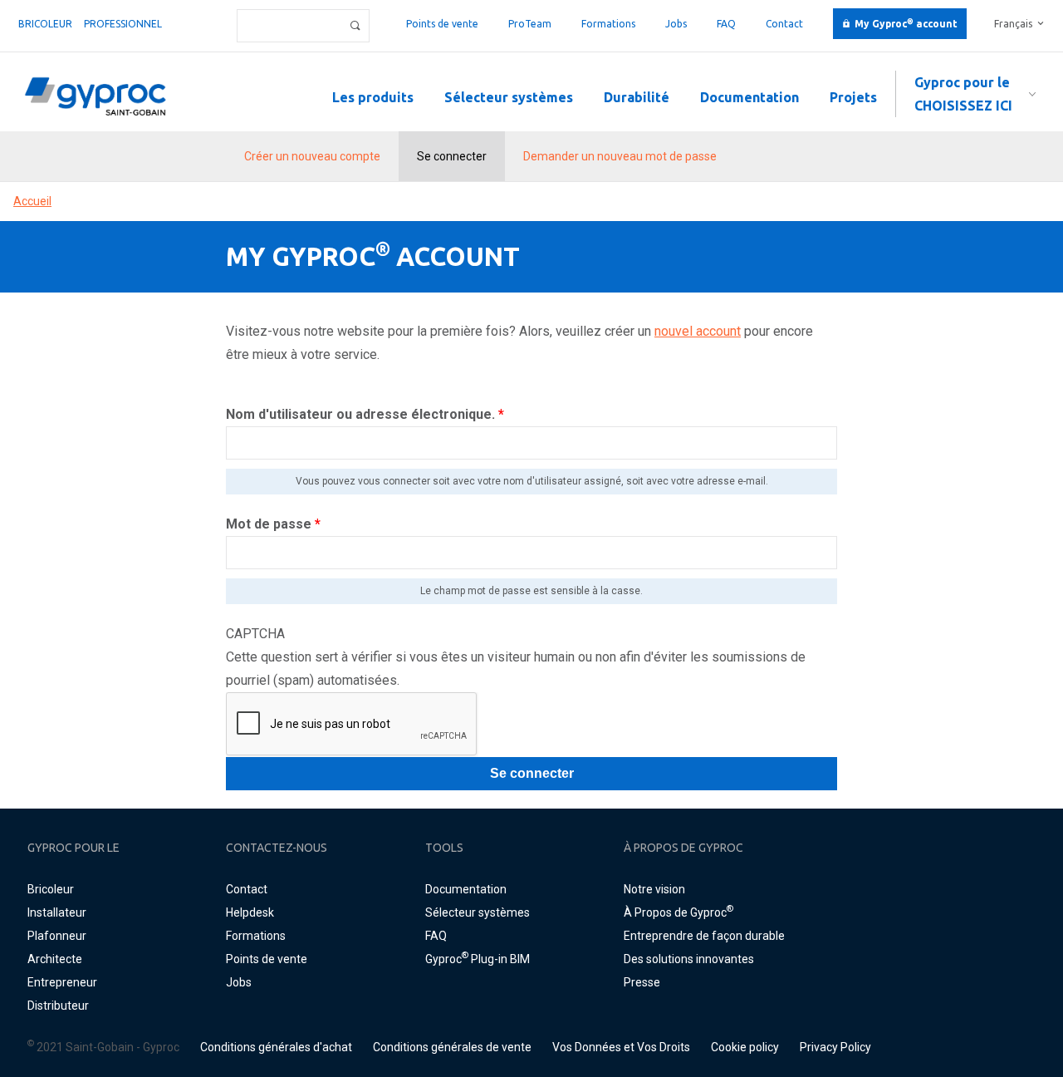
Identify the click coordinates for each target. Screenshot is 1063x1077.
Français (1013, 23)
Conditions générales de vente (452, 1047)
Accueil (32, 201)
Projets (853, 97)
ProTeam (529, 23)
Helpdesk (250, 912)
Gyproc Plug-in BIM (477, 959)
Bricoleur (45, 23)
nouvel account (697, 331)
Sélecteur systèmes (508, 97)
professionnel (123, 23)
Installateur (56, 912)
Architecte (54, 959)
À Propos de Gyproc (678, 912)
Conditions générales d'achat (276, 1047)
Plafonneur (56, 935)
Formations (608, 23)
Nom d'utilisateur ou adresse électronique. (365, 414)
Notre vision (654, 889)
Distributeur (58, 1005)
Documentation (749, 97)
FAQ (726, 23)
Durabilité (636, 97)
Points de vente (442, 23)
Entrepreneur (62, 982)
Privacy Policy (835, 1047)
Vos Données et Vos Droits (621, 1047)
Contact (784, 23)
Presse (642, 982)
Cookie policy (745, 1047)
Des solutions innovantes (689, 959)
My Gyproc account (906, 23)
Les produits (373, 97)
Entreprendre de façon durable (704, 935)
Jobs (676, 23)
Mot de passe (273, 524)
